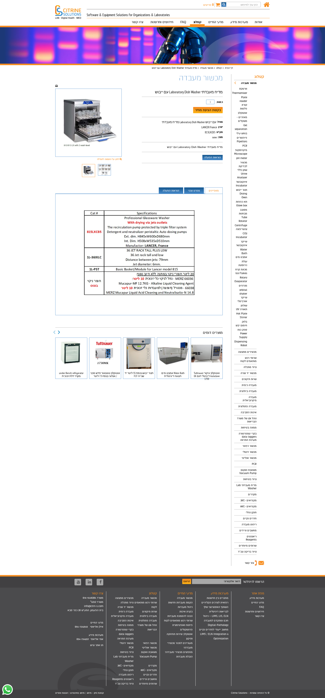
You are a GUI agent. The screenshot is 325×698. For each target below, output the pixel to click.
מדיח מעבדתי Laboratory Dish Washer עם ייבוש (195, 146)
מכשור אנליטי (249, 458)
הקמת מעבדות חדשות (180, 602)
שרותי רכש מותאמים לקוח (248, 359)
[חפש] (223, 4)
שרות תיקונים (249, 379)
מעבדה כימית (249, 385)
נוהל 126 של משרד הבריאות (247, 420)
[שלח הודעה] (6, 689)
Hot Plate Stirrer (241, 315)
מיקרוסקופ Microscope (240, 151)
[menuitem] (245, 214)
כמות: (219, 102)
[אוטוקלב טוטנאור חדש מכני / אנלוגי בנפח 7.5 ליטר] (105, 353)
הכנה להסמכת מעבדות (180, 616)
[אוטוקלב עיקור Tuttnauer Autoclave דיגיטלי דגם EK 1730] (206, 353)
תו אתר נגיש (96, 645)
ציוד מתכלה (250, 367)
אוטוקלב (242, 113)
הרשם (186, 581)
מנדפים (243, 285)
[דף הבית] (266, 5)
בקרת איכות (186, 611)
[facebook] (100, 582)
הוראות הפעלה (212, 157)
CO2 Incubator (241, 235)
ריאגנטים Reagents (251, 538)
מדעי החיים (215, 22)
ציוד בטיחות (250, 479)
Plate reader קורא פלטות (243, 103)
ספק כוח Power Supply (242, 333)
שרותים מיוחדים (248, 545)
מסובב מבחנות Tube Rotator (243, 215)
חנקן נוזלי (251, 512)
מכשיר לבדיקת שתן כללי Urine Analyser (242, 170)
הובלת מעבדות (184, 656)
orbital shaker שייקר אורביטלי (242, 295)
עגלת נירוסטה (242, 263)
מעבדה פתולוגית (247, 406)
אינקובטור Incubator (241, 183)
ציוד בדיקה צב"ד (247, 551)
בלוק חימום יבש (241, 323)
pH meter (241, 158)
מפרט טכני (194, 190)
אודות (258, 22)
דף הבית (229, 68)
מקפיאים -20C (249, 500)
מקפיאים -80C (248, 506)
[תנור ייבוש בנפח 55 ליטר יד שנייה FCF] (139, 353)
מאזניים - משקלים (242, 119)
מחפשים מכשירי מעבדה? (179, 652)
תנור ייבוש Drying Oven (241, 193)
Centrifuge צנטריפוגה (241, 227)
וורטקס (243, 88)
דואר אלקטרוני (232, 581)
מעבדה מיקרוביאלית (250, 399)
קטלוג (197, 22)
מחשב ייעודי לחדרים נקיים (213, 629)
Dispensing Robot (240, 343)
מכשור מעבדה (206, 68)
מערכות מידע (239, 22)
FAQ (183, 22)
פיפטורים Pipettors (242, 139)
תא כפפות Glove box (241, 203)
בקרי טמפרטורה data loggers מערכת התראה (248, 437)
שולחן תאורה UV (241, 307)
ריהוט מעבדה (249, 524)
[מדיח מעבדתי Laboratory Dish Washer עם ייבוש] (88, 122)
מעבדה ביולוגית (248, 391)
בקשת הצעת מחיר (208, 110)
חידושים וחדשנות (161, 22)
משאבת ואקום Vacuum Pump (248, 471)
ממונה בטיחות (249, 427)
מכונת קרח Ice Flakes (241, 271)
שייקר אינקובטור (241, 243)
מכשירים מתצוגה (247, 352)
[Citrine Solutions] (71, 11)
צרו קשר (137, 22)
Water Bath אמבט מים (241, 253)
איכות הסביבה (249, 412)
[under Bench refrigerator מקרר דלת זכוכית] (71, 353)
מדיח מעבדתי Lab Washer (246, 487)
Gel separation (241, 127)
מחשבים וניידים (248, 530)
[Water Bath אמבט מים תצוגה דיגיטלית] (173, 353)
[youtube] (77, 582)
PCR (244, 145)
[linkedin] (89, 582)
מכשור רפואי (250, 446)
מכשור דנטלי (250, 452)
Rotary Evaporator (241, 279)
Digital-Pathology (218, 625)
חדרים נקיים (250, 518)
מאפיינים (214, 190)
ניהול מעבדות (185, 607)
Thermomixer (240, 93)
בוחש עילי (241, 133)
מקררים (252, 494)
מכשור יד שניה (249, 373)
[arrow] (318, 693)
